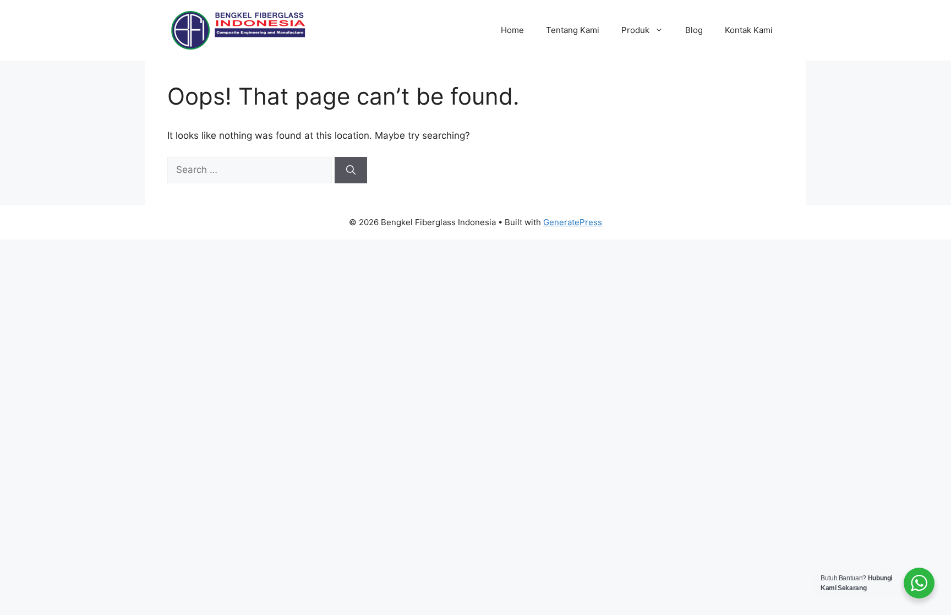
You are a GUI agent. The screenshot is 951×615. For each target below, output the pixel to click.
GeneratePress (572, 222)
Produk (635, 30)
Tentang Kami (572, 30)
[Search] (351, 170)
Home (512, 30)
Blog (694, 30)
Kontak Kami (749, 30)
